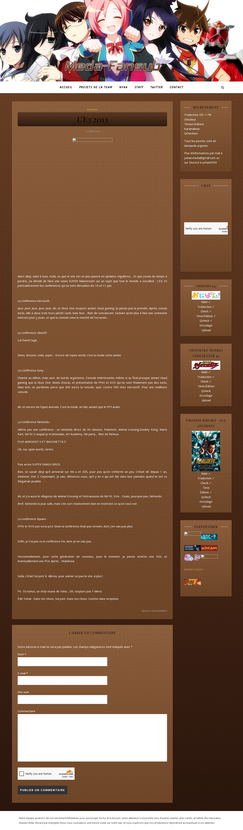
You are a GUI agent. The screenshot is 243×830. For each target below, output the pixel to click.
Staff (139, 87)
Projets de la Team (95, 87)
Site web (23, 692)
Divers (92, 109)
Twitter (156, 87)
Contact (176, 87)
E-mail (23, 673)
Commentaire (26, 711)
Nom (22, 654)
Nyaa (123, 87)
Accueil (66, 87)
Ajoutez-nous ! (193, 569)
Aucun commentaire (154, 611)
